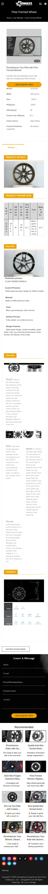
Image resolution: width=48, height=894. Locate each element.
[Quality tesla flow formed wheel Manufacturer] (35, 736)
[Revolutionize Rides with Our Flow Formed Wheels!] (12, 736)
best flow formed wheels (15, 649)
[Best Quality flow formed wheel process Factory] (35, 797)
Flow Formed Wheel (33, 18)
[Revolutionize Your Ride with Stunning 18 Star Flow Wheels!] (35, 827)
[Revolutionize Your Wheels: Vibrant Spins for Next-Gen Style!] (12, 827)
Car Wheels (18, 18)
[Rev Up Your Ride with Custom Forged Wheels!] (12, 797)
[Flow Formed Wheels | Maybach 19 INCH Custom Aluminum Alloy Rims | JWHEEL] (35, 766)
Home (9, 18)
